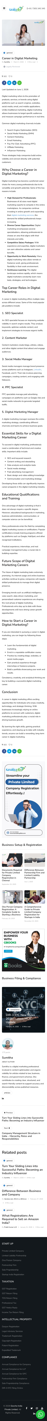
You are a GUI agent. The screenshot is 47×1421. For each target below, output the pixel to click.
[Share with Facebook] (4, 83)
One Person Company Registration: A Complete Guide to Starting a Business (12, 910)
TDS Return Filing (9, 1298)
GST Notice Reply (9, 1307)
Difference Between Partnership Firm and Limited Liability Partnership (34, 874)
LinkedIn (37, 369)
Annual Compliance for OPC (14, 1373)
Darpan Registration (10, 1326)
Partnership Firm (9, 1265)
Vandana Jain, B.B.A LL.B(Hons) (15, 1199)
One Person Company (11, 1260)
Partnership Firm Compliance (14, 1378)
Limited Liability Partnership (14, 1255)
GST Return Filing (9, 1293)
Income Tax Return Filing (13, 1312)
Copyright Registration (11, 1340)
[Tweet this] (9, 83)
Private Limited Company (13, 1251)
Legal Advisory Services (12, 1331)
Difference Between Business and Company (21, 1193)
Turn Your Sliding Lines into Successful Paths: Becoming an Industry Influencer (22, 1169)
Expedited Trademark (11, 1350)
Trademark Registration (12, 1336)
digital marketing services (23, 215)
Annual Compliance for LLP (14, 1369)
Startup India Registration (13, 1274)
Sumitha (7, 62)
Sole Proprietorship (10, 1269)
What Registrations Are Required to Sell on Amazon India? (20, 1219)
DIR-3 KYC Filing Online (12, 1388)
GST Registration (9, 1288)
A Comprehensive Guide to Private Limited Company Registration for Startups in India (32, 912)
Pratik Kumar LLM (10, 1227)
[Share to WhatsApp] (19, 83)
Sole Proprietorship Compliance (15, 1383)
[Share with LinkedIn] (14, 83)
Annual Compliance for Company (16, 1364)
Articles (7, 1092)
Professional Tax (9, 1303)
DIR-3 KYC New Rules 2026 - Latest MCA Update (20, 1018)
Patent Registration (10, 1345)
